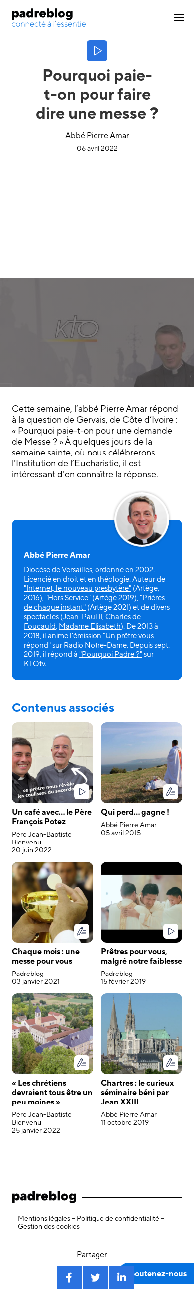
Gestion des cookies (49, 1226)
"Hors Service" (68, 597)
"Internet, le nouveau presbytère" (77, 588)
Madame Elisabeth (90, 626)
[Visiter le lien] (49, 17)
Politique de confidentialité (118, 1218)
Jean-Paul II (82, 616)
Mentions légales (44, 1218)
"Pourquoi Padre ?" (110, 654)
